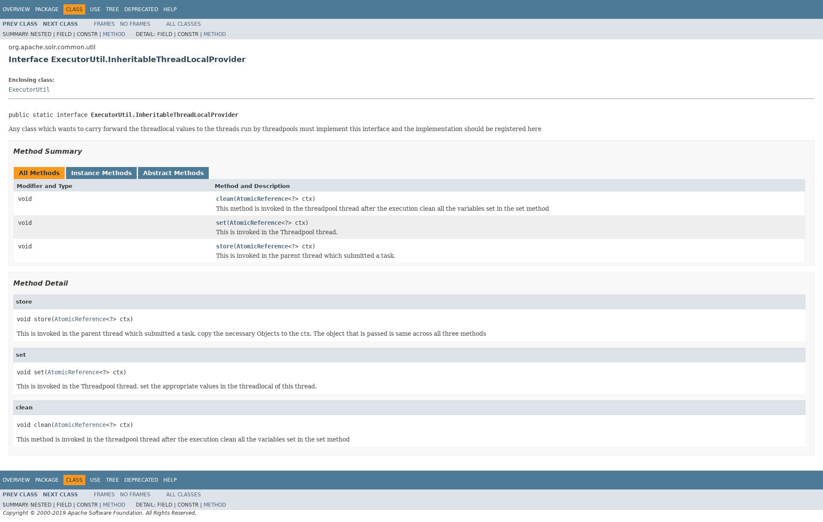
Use (95, 9)
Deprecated (141, 9)
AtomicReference (262, 198)
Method (114, 34)
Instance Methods (101, 173)
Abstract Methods (173, 173)
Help (170, 9)
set (221, 222)
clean (224, 198)
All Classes (183, 24)
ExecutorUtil (29, 89)
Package (47, 9)
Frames (104, 24)
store (224, 246)
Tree (112, 9)
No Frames (135, 24)
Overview (16, 9)
